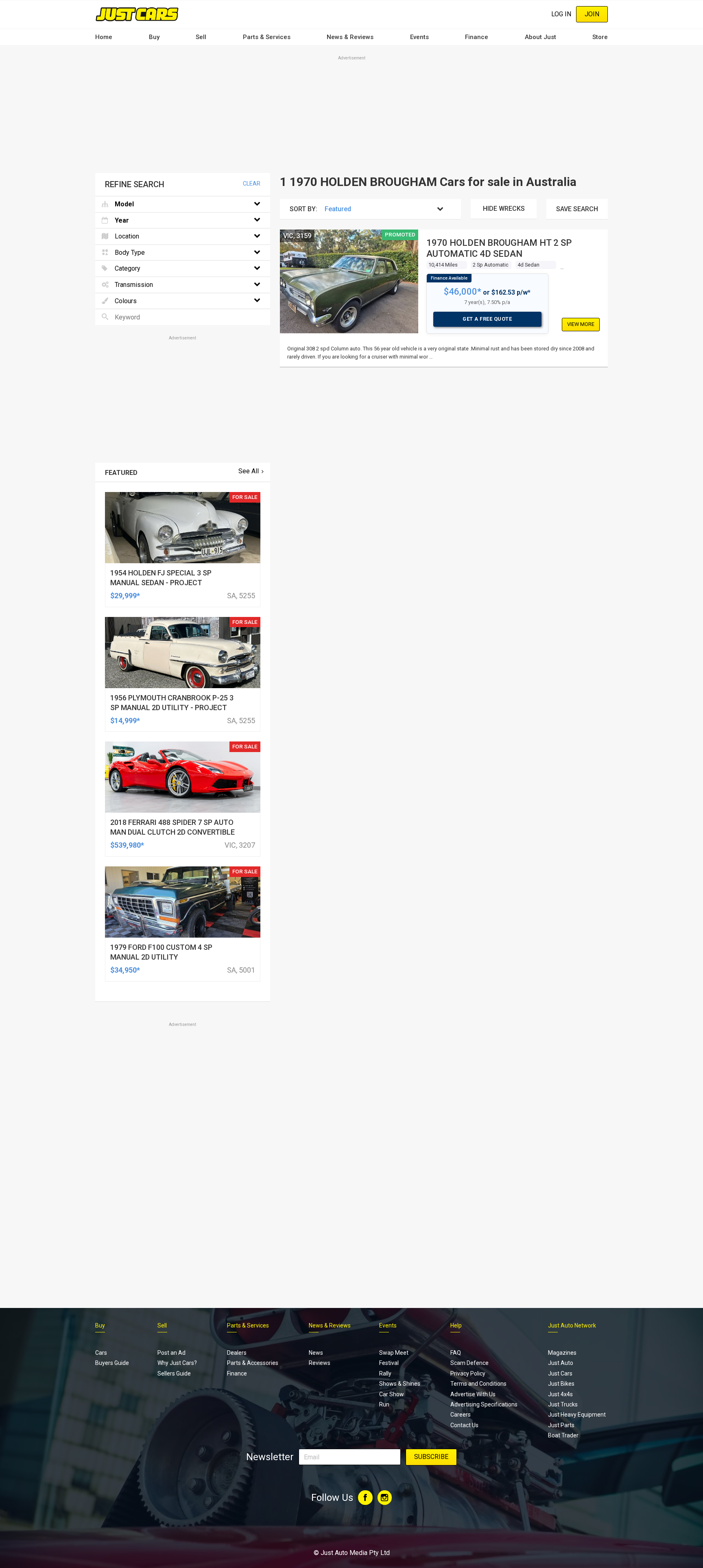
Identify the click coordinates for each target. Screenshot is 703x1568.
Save (577, 209)
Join (592, 14)
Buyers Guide (112, 1363)
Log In (561, 14)
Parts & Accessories (252, 1363)
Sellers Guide (174, 1373)
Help (456, 1325)
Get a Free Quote (487, 319)
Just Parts (561, 1425)
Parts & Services (266, 37)
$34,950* (125, 970)
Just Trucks (563, 1404)
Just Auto (560, 1363)
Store (600, 37)
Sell (201, 37)
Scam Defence (469, 1363)
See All (248, 471)
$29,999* (125, 595)
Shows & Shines (399, 1383)
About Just (540, 37)
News (316, 1352)
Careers (460, 1414)
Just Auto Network (572, 1325)
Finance (476, 37)
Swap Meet (393, 1352)
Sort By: (303, 209)
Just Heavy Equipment (577, 1414)
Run (384, 1404)
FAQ (455, 1352)
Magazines (562, 1352)
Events (419, 37)
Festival (389, 1363)
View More (580, 324)
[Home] (137, 14)
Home (103, 37)
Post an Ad (171, 1352)
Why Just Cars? (177, 1363)
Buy (154, 37)
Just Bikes (561, 1383)
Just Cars (560, 1373)
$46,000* (462, 291)
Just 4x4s (560, 1394)
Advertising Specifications (483, 1404)
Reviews (319, 1363)
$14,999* (125, 720)
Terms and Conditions (478, 1383)
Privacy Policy (467, 1373)
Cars (101, 1352)
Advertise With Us (473, 1394)
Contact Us (464, 1425)
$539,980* (127, 845)
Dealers (237, 1352)
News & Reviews (350, 37)
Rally (385, 1373)
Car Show (391, 1394)
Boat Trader (563, 1435)
